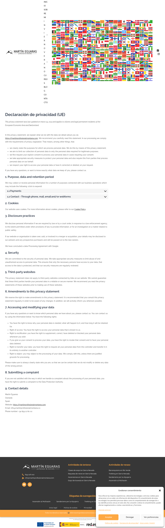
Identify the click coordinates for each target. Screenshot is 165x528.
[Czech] (133, 21)
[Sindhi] (107, 31)
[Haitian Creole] (98, 25)
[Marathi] (133, 28)
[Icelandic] (128, 25)
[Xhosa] (89, 35)
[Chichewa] (111, 21)
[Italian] (146, 25)
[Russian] (80, 31)
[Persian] (58, 31)
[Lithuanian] (98, 28)
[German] (85, 25)
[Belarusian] (85, 21)
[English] (146, 21)
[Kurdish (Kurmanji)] (76, 28)
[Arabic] (67, 21)
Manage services (104, 510)
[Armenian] (71, 21)
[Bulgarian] (98, 21)
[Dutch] (142, 21)
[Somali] (124, 31)
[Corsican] (124, 21)
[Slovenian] (120, 31)
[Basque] (80, 21)
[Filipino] (58, 25)
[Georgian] (80, 25)
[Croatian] (128, 21)
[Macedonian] (107, 28)
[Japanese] (150, 25)
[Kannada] (58, 28)
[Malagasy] (111, 28)
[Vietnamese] (80, 35)
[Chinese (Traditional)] (120, 21)
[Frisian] (71, 25)
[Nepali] (146, 28)
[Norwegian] (150, 28)
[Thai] (58, 35)
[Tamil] (150, 31)
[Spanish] (128, 31)
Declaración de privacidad (129, 523)
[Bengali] (89, 21)
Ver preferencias (151, 517)
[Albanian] (58, 21)
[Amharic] (63, 21)
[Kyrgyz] (80, 28)
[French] (67, 25)
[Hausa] (102, 25)
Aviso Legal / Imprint (147, 523)
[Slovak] (115, 31)
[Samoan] (85, 31)
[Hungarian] (124, 25)
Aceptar (108, 517)
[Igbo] (133, 25)
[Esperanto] (150, 21)
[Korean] (71, 28)
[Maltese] (124, 28)
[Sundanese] (133, 31)
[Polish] (63, 31)
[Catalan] (102, 21)
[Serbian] (93, 31)
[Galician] (76, 25)
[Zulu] (102, 35)
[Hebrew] (111, 25)
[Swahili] (137, 31)
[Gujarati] (93, 25)
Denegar (130, 517)
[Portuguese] (67, 31)
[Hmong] (120, 25)
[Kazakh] (63, 28)
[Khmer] (67, 28)
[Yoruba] (98, 35)
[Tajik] (146, 31)
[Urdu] (71, 35)
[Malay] (115, 28)
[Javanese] (54, 28)
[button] (160, 490)
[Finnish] (63, 25)
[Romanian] (76, 31)
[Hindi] (115, 25)
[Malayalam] (120, 28)
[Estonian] (54, 25)
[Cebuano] (107, 21)
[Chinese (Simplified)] (115, 21)
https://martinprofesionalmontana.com (21, 138)
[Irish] (142, 25)
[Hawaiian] (107, 25)
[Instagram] (159, 54)
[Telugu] (54, 35)
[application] (46, 35)
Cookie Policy (80, 209)
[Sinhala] (111, 31)
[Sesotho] (98, 31)
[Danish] (137, 21)
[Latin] (89, 28)
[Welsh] (85, 35)
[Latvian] (93, 28)
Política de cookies (111, 523)
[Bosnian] (93, 21)
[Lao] (85, 28)
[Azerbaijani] (76, 21)
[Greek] (89, 25)
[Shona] (102, 31)
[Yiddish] (93, 35)
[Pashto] (54, 31)
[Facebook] (158, 50)
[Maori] (128, 28)
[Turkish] (63, 35)
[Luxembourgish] (102, 28)
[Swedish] (142, 31)
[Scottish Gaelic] (89, 31)
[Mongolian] (137, 28)
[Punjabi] (71, 31)
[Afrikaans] (54, 21)
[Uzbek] (76, 35)
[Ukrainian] (67, 35)
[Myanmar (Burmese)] (142, 28)
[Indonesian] (137, 25)
